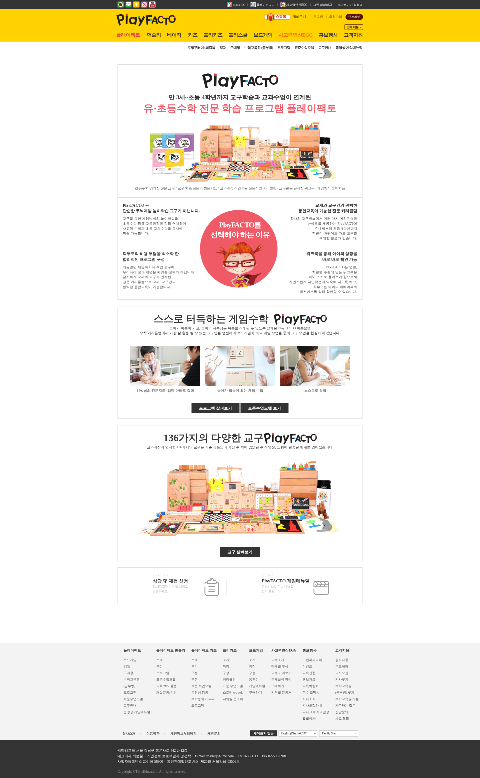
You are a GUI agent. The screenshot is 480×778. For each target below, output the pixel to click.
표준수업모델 (304, 48)
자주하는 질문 (345, 705)
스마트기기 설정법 (350, 5)
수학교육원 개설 (347, 699)
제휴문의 (214, 733)
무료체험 (341, 666)
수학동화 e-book (202, 699)
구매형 (235, 48)
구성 (159, 666)
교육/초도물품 (166, 686)
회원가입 (335, 17)
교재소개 (277, 660)
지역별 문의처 (233, 699)
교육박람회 (310, 686)
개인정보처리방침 (183, 733)
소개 (159, 660)
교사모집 (341, 673)
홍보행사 (328, 35)
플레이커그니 (265, 5)
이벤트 (307, 666)
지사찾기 (341, 679)
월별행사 (309, 718)
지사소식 (309, 699)
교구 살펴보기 (240, 552)
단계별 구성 (279, 666)
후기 (194, 666)
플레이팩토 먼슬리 (170, 650)
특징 (194, 679)
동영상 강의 (199, 692)
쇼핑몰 (281, 17)
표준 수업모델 (201, 686)
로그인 (318, 17)
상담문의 (341, 712)
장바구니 (299, 17)
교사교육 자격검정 (315, 712)
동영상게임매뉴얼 (257, 683)
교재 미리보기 (281, 673)
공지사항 (341, 660)
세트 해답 (342, 718)
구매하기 (255, 692)
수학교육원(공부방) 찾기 (344, 689)
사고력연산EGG (297, 5)
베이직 (174, 35)
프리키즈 (238, 5)
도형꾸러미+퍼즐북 (201, 48)
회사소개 (129, 733)
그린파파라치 (312, 660)
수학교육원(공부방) (132, 683)
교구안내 (324, 48)
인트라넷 (354, 17)
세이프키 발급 (264, 733)
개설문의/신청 (166, 692)
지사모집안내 (312, 705)
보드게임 (263, 35)
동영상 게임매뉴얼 (349, 48)
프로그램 (283, 48)
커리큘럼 (229, 679)
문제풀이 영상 (281, 679)
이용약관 (153, 733)
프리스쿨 (238, 35)
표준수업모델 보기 (264, 408)
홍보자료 (309, 679)
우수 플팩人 (311, 692)
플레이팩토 (128, 35)
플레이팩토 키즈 (204, 650)
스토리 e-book (233, 692)
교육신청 (309, 673)
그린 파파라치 (322, 5)
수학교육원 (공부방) (258, 48)
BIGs (223, 48)
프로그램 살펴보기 (215, 408)
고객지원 (353, 35)
